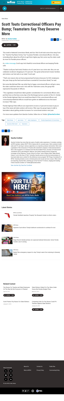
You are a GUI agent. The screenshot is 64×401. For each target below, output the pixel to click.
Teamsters (24, 124)
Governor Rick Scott (12, 124)
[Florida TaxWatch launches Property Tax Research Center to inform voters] (7, 215)
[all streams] (61, 8)
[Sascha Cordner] (5, 140)
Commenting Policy (54, 370)
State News (5, 18)
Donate (57, 2)
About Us (26, 366)
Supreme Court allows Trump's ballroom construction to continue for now (34, 227)
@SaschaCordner (54, 114)
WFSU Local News (17, 212)
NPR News (15, 225)
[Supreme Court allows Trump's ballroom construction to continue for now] (7, 228)
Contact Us (39, 366)
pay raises (20, 120)
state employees (32, 120)
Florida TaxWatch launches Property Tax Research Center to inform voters (34, 215)
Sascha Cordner (12, 39)
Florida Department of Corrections (50, 120)
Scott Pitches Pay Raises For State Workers (16, 301)
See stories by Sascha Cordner (21, 165)
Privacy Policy (40, 370)
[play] (4, 8)
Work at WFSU (27, 370)
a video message (10, 63)
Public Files (52, 366)
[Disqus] (32, 338)
